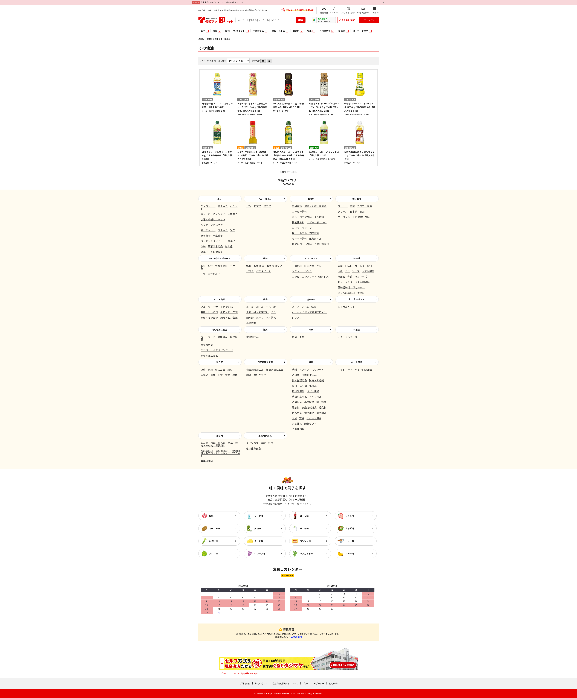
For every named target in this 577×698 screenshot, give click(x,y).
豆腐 (203, 369)
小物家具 (309, 402)
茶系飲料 (319, 217)
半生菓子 (218, 235)
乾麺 (248, 266)
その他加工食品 (219, 329)
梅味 (211, 515)
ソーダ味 (258, 515)
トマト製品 (368, 271)
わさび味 (213, 541)
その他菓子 (216, 252)
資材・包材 (267, 443)
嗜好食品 (311, 299)
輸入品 (229, 246)
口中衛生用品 (309, 375)
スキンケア (317, 369)
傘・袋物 (321, 402)
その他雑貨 (298, 429)
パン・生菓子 (265, 198)
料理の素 (309, 266)
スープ (295, 307)
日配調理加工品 (265, 362)
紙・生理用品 (299, 380)
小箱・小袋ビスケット (213, 219)
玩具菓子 (232, 214)
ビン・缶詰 (219, 299)
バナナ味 (349, 553)
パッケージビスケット (213, 225)
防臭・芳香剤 (316, 380)
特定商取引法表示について (285, 683)
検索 (300, 20)
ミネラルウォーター (303, 228)
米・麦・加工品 (255, 307)
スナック (223, 230)
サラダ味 (349, 528)
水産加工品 (252, 337)
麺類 (265, 258)
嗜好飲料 (356, 198)
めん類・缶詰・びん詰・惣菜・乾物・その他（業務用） (219, 444)
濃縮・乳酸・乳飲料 (315, 206)
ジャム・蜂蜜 (309, 307)
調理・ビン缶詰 (229, 317)
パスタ (250, 271)
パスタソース (263, 271)
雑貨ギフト (310, 423)
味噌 (362, 266)
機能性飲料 (298, 222)
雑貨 (311, 362)
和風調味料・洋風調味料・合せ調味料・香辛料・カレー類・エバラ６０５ (220, 453)
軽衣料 (323, 407)
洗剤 (294, 369)
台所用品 (297, 413)
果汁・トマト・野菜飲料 (305, 233)
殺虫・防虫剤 (299, 386)
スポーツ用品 (314, 418)
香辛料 (361, 293)
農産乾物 (251, 323)
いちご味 (349, 515)
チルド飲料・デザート (219, 258)
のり (273, 312)
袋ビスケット (208, 230)
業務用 (219, 435)
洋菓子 (267, 206)
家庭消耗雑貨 (309, 407)
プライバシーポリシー (313, 683)
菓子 (219, 198)
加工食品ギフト (356, 299)
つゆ (340, 271)
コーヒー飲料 (299, 211)
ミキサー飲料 (299, 238)
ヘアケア (304, 369)
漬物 (212, 375)
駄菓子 (204, 252)
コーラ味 (304, 515)
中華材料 (297, 266)
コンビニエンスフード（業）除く (310, 276)
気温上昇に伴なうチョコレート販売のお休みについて (223, 2)
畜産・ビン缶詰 (209, 312)
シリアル (297, 317)
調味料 (209, 39)
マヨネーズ (361, 276)
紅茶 (352, 206)
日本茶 (353, 211)
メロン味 (213, 553)
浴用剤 (295, 375)
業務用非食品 (265, 435)
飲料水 (311, 198)
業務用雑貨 (207, 461)
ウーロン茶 (344, 217)
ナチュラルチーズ (347, 337)
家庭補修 (297, 423)
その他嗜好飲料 (361, 217)
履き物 (295, 407)
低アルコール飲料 (302, 244)
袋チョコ (223, 206)
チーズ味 (258, 541)
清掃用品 (309, 413)
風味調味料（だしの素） (351, 287)
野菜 (294, 337)
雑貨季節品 (298, 391)
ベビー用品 (313, 391)
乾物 (265, 299)
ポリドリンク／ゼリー (213, 241)
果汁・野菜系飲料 (218, 266)
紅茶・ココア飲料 (302, 217)
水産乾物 (271, 317)
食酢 (349, 276)
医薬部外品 (315, 238)
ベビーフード (208, 337)
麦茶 (362, 211)
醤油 (369, 266)
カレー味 (349, 541)
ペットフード (345, 369)
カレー (320, 266)
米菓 (232, 230)
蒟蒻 (210, 369)
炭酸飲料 (297, 206)
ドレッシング (345, 282)
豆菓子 (231, 241)
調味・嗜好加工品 (256, 375)
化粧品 (313, 386)
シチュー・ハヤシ (302, 271)
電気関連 (321, 413)
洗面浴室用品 (299, 396)
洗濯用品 (297, 402)
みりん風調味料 (346, 293)
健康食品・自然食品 (219, 338)
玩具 (301, 418)
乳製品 (356, 329)
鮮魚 (265, 329)
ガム (203, 214)
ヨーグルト (214, 273)
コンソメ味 (305, 541)
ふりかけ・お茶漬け (257, 312)
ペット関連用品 (363, 369)
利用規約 (333, 683)
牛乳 (203, 273)
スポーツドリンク (317, 222)
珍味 (203, 246)
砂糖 (340, 266)
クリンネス (252, 443)
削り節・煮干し (255, 317)
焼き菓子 (206, 235)
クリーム (343, 211)
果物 (301, 337)
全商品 (201, 39)
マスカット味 (306, 553)
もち (268, 307)
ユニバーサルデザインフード (217, 350)
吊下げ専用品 (215, 246)
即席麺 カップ (274, 266)
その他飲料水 (321, 244)
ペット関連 (356, 362)
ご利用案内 (296, 636)
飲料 (203, 266)
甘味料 (349, 266)
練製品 (204, 375)
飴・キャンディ (216, 214)
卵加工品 (220, 369)
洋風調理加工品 (274, 369)
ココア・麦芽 (364, 206)
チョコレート (208, 206)
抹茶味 (257, 528)
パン (248, 206)
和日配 (219, 362)
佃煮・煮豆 (224, 375)
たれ (347, 271)
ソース (356, 271)
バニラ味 (304, 528)
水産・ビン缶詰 (209, 317)
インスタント (311, 258)
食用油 (217, 39)
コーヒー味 (214, 528)
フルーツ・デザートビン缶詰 (217, 307)
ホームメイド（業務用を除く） (309, 312)
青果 (311, 329)
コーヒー (343, 206)
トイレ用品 (315, 396)
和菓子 (257, 206)
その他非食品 (253, 448)
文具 (294, 418)
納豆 (229, 369)
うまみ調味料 (362, 282)
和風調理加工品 (255, 369)
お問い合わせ (261, 683)
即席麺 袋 (259, 266)
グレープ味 (259, 553)
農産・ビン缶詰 (229, 312)
